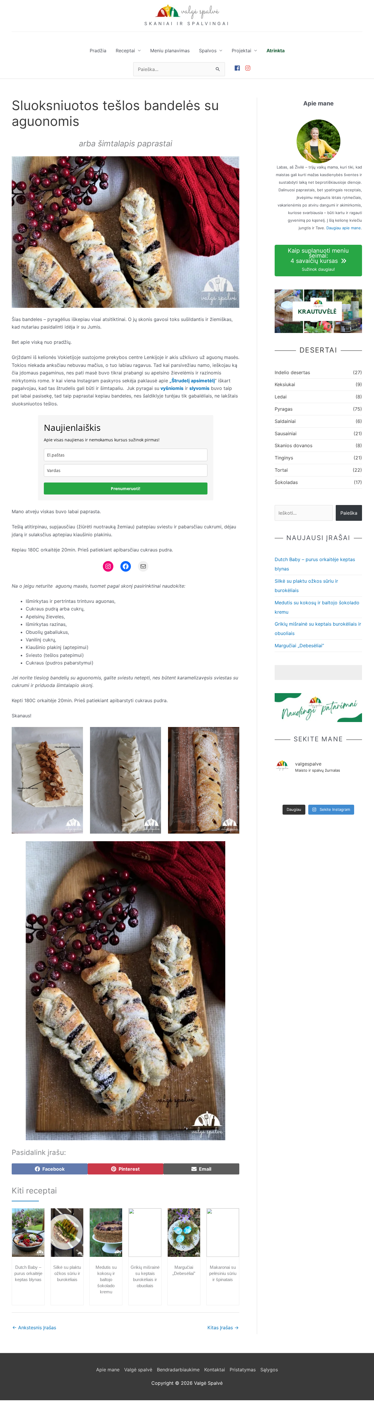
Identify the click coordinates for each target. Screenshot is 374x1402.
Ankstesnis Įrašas (34, 1327)
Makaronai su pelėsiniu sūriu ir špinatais (222, 1273)
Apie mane (108, 1369)
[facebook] (239, 68)
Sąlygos (269, 1369)
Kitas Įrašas (223, 1327)
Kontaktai (214, 1369)
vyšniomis (171, 388)
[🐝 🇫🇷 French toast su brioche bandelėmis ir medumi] (336, 785)
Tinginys (284, 458)
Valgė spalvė (138, 1369)
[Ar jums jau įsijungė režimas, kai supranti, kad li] (353, 785)
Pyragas (283, 409)
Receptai (125, 50)
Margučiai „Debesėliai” (299, 645)
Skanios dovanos (293, 445)
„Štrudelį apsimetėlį (192, 381)
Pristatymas (243, 1369)
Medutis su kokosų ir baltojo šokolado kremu (106, 1279)
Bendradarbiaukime (178, 1369)
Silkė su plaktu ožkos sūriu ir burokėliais (67, 1273)
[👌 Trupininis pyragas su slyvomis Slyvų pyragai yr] (283, 785)
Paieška (348, 513)
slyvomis (199, 388)
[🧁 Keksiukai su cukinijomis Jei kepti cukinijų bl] (318, 790)
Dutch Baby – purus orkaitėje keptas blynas (28, 1273)
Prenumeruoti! (125, 488)
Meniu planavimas (170, 50)
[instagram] (248, 68)
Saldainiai (285, 421)
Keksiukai (285, 384)
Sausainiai (286, 433)
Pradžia (98, 50)
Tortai (281, 470)
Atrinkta (275, 50)
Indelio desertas (292, 372)
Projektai (241, 50)
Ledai (281, 397)
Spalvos (208, 50)
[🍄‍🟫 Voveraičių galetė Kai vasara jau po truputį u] (300, 785)
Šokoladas (286, 482)
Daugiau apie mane (343, 227)
